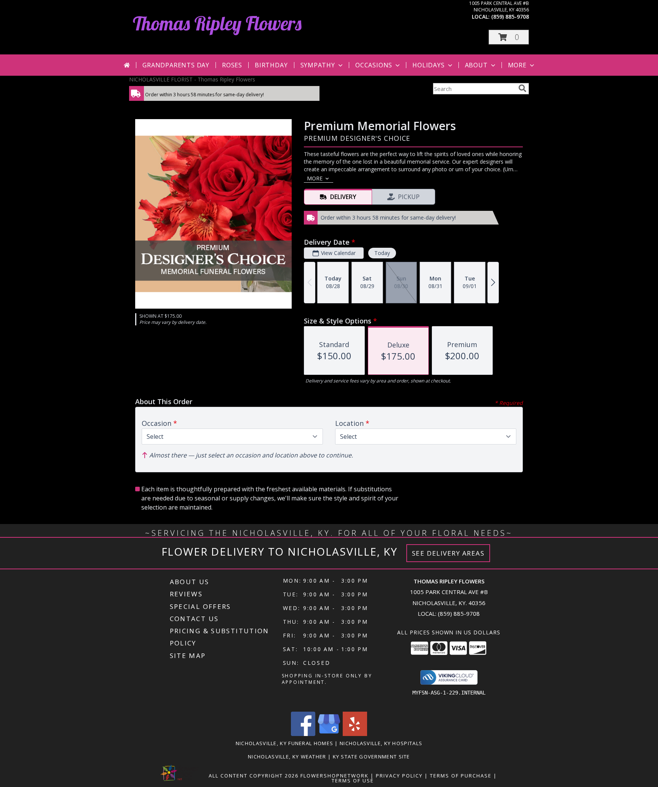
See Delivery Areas (448, 553)
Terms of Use (353, 780)
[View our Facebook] (303, 734)
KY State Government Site (371, 756)
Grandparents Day (175, 65)
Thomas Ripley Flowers (217, 23)
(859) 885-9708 (510, 16)
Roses (232, 65)
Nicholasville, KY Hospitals (381, 743)
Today (382, 252)
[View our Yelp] (355, 734)
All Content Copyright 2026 (254, 775)
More (517, 65)
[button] (509, 37)
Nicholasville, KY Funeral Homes (284, 743)
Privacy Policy (399, 775)
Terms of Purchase (461, 775)
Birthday (271, 65)
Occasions (373, 65)
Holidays (428, 65)
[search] (522, 88)
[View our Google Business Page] (329, 734)
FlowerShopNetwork (334, 775)
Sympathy (317, 65)
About (476, 65)
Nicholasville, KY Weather (287, 756)
